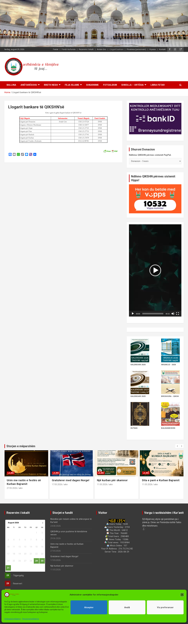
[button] (182, 594)
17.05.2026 (57, 484)
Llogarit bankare (116, 49)
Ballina (11, 85)
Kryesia (153, 49)
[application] (155, 270)
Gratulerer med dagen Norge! (70, 480)
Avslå (127, 607)
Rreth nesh (51, 85)
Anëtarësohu (29, 85)
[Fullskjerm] (177, 313)
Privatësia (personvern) (136, 49)
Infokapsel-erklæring (12, 619)
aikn (21, 488)
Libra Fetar (158, 85)
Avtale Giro (101, 49)
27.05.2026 (12, 488)
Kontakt (162, 49)
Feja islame (72, 85)
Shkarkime (92, 85)
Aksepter (89, 607)
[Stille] (172, 313)
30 (42, 561)
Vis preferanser (165, 607)
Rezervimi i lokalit (86, 49)
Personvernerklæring (30, 619)
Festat (55, 49)
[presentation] (177, 446)
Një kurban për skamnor (112, 480)
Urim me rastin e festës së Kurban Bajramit (24, 482)
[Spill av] (132, 313)
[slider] (152, 313)
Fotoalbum (110, 85)
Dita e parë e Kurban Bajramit (160, 480)
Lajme (11, 473)
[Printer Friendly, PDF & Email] (110, 151)
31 (8, 568)
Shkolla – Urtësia (132, 85)
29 (36, 561)
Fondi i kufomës (68, 49)
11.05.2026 (102, 484)
